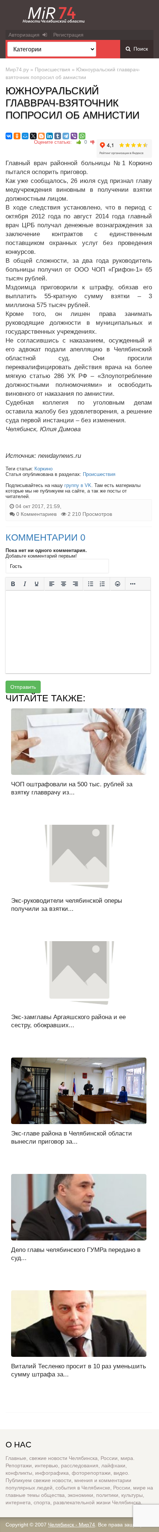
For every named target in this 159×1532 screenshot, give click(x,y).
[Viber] (74, 136)
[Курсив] (25, 584)
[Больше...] (133, 584)
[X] (33, 136)
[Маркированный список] (90, 584)
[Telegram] (65, 136)
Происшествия (52, 69)
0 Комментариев (36, 514)
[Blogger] (41, 136)
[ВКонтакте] (9, 136)
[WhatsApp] (82, 136)
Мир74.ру (17, 69)
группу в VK (77, 485)
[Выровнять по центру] (63, 584)
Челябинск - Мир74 (71, 1525)
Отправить (23, 687)
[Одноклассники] (17, 136)
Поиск (139, 49)
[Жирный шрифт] (13, 584)
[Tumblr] (57, 136)
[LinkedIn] (49, 136)
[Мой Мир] (25, 136)
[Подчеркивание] (36, 584)
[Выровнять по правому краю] (75, 584)
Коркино (43, 468)
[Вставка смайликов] (117, 584)
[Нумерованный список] (102, 584)
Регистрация (68, 35)
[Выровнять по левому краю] (52, 584)
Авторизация (26, 35)
